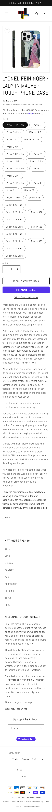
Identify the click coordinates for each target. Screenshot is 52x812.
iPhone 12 (38, 154)
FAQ (7, 577)
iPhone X (37, 183)
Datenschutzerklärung (34, 801)
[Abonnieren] (40, 728)
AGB (47, 801)
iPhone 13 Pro (13, 146)
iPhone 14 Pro (36, 132)
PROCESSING (11, 584)
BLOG (7, 604)
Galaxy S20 (36, 241)
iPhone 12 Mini (13, 161)
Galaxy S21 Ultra (14, 241)
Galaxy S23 (34, 197)
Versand (16, 105)
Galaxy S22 (36, 212)
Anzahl (5, 262)
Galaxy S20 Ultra (14, 255)
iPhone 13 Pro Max (15, 154)
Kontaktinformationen (32, 806)
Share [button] (7, 517)
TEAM (7, 549)
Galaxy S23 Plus (14, 204)
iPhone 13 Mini (31, 139)
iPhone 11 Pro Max (15, 183)
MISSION (9, 563)
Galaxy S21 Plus (14, 233)
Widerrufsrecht (17, 801)
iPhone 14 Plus (13, 132)
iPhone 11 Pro (13, 175)
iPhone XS (29, 190)
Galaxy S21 (36, 226)
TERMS (8, 598)
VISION (8, 556)
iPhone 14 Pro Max (15, 124)
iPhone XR (11, 190)
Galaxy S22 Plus (14, 219)
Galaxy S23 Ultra (14, 212)
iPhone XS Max (13, 197)
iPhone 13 (11, 139)
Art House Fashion (25, 798)
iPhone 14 (38, 124)
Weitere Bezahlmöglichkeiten (26, 297)
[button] (6, 13)
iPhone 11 (38, 168)
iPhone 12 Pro (36, 161)
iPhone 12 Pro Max (15, 168)
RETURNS (9, 591)
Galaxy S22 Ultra (14, 226)
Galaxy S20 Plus (14, 248)
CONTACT (9, 570)
